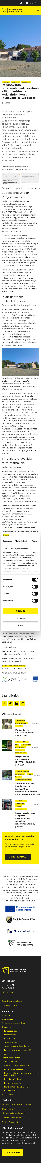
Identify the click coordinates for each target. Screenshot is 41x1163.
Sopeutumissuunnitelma (13, 1023)
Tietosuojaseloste (10, 1005)
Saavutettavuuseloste (12, 1001)
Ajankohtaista (8, 1015)
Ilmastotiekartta (9, 1019)
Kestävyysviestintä (12, 1083)
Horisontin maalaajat (13, 1069)
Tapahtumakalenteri (11, 1058)
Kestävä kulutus (11, 1091)
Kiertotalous (9, 1039)
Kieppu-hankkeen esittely (14, 666)
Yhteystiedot (8, 1094)
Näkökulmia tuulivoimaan (16, 1087)
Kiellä (20, 626)
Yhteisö (5, 1054)
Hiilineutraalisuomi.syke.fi (13, 1113)
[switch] (35, 587)
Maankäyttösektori (12, 1079)
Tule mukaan (12, 1152)
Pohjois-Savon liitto (10, 1122)
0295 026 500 (8, 992)
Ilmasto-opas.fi (8, 1109)
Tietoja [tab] (34, 541)
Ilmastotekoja (10, 1031)
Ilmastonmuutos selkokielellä (18, 1050)
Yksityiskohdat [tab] (21, 541)
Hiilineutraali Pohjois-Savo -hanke (17, 1104)
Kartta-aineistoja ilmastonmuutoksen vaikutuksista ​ (21, 1074)
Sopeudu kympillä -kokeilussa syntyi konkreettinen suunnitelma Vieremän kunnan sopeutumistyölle (27, 788)
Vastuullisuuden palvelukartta (18, 1065)
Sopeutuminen (11, 1042)
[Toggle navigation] (38, 10)
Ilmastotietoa (10, 1035)
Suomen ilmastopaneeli (12, 1118)
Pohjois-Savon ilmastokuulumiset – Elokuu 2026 (25, 732)
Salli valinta (20, 618)
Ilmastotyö (7, 1027)
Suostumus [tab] (7, 541)
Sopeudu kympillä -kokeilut (16, 1046)
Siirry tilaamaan (18, 857)
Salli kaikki (20, 611)
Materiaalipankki (9, 1062)
